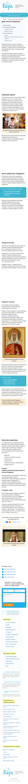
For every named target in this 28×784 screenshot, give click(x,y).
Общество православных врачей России (10, 757)
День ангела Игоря (9, 577)
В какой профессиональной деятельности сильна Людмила (13, 37)
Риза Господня (6, 754)
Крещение (4, 316)
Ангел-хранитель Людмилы (9, 27)
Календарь (17, 15)
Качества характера (7, 33)
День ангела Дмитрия (9, 569)
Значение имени (7, 25)
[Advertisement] (14, 78)
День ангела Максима (10, 379)
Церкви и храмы (22, 14)
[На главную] (8, 772)
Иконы (9, 14)
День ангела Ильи (9, 381)
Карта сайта (14, 779)
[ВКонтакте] (7, 522)
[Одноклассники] (10, 522)
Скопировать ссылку (16, 521)
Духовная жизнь (11, 15)
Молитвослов (5, 14)
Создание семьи (8, 40)
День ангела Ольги (9, 383)
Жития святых (15, 14)
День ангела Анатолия (10, 571)
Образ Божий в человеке (8, 760)
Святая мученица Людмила (12, 191)
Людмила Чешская (8, 31)
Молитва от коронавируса (9, 749)
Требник (5, 752)
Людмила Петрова (8, 29)
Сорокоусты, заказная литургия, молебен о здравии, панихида (13, 613)
